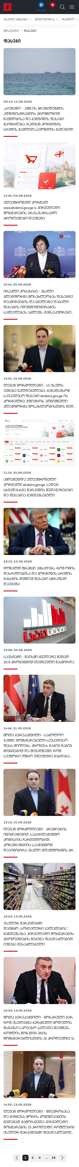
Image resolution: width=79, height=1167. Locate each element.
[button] (17, 19)
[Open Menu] (71, 7)
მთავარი (11, 30)
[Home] (7, 7)
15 (54, 1157)
